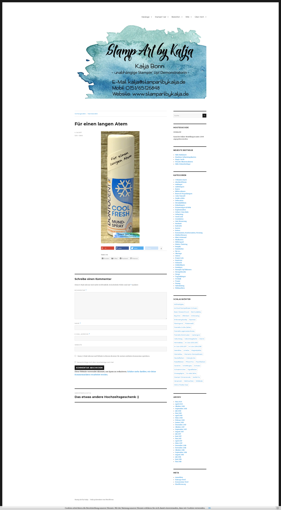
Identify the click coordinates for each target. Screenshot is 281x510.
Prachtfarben (200, 362)
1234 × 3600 (79, 135)
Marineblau (178, 354)
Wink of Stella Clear (181, 385)
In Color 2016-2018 (195, 346)
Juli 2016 (178, 457)
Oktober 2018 (180, 406)
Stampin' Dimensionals (182, 377)
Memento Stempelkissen (193, 354)
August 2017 (179, 432)
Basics (177, 189)
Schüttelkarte (180, 265)
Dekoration (179, 201)
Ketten (177, 230)
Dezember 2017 (180, 425)
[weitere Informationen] (161, 248)
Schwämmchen (180, 369)
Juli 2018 (178, 411)
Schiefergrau (187, 365)
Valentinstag (179, 286)
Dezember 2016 (180, 445)
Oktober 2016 (180, 450)
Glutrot (201, 339)
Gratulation (179, 219)
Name (78, 323)
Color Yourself (180, 196)
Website (78, 345)
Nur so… (178, 251)
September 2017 (181, 429)
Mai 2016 (178, 462)
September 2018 (181, 409)
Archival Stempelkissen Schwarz (185, 308)
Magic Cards (179, 159)
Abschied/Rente (181, 182)
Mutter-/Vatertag (181, 244)
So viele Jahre (191, 373)
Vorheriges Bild (80, 114)
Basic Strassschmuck (181, 312)
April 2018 (178, 415)
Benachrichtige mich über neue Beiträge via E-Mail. (95, 362)
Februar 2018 (180, 420)
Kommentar (81, 290)
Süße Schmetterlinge (182, 164)
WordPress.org (180, 484)
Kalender (178, 226)
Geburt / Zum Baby (182, 212)
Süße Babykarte (181, 155)
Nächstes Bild (92, 114)
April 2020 (179, 404)
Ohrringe (178, 253)
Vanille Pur (196, 377)
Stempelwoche (180, 272)
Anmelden (179, 477)
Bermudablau (196, 312)
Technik (178, 279)
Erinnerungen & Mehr (183, 207)
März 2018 (179, 418)
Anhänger (178, 184)
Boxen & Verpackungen (183, 194)
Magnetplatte (196, 350)
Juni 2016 (178, 459)
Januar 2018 (179, 422)
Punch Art (178, 260)
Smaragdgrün (179, 373)
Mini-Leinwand (180, 237)
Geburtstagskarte (191, 339)
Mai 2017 (178, 439)
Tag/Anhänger (180, 276)
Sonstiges (178, 267)
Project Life (179, 258)
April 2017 (178, 441)
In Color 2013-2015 (191, 342)
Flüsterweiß (189, 323)
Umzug (177, 283)
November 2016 (180, 448)
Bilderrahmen (180, 191)
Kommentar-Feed (181, 482)
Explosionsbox (180, 210)
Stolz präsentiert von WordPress (101, 500)
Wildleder (199, 381)
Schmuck (178, 263)
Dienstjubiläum (180, 203)
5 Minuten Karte (181, 180)
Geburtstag (179, 214)
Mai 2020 (178, 402)
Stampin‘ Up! (160, 17)
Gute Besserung (181, 221)
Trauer (177, 281)
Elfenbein (186, 316)
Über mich (199, 17)
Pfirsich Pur (190, 362)
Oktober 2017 (179, 427)
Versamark (178, 381)
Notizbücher (179, 249)
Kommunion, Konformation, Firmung (189, 233)
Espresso (192, 319)
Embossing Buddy (180, 319)
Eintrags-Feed (180, 480)
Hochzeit (178, 224)
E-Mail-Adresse (82, 334)
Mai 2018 (178, 413)
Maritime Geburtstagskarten (185, 157)
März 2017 (178, 443)
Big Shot (177, 316)
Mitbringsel (179, 242)
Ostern (177, 256)
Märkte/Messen (181, 235)
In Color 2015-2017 (180, 346)
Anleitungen (179, 187)
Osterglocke (190, 358)
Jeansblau (177, 350)
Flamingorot (178, 323)
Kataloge (146, 17)
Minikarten (179, 240)
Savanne (177, 365)
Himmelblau (178, 342)
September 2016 (181, 452)
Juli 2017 (178, 434)
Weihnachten (180, 288)
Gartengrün (196, 335)
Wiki (187, 17)
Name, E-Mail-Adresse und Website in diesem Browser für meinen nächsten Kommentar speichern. (114, 356)
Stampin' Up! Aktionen (183, 270)
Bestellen (176, 17)
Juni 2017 (178, 436)
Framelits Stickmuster (182, 335)
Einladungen (180, 205)
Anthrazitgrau (179, 304)
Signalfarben (192, 369)
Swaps (177, 274)
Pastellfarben (179, 362)
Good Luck (179, 217)
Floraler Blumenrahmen (184, 162)
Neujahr (178, 247)
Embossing (195, 316)
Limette (186, 350)
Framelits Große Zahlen (182, 327)
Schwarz (197, 365)
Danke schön (180, 198)
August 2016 (179, 455)
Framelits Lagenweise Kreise (184, 331)
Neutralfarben (179, 358)
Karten (177, 228)
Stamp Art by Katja (81, 500)
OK (209, 508)
